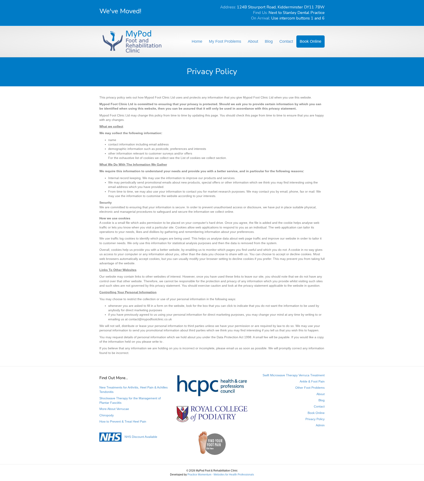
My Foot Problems (225, 41)
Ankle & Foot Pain (312, 381)
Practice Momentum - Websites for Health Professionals (220, 474)
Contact (286, 41)
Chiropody (106, 415)
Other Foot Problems (310, 387)
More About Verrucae (114, 409)
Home (197, 41)
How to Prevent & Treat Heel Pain (122, 421)
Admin (320, 425)
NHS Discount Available (141, 437)
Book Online (310, 41)
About (253, 41)
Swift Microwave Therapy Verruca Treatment (294, 375)
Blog (269, 41)
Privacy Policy (315, 419)
